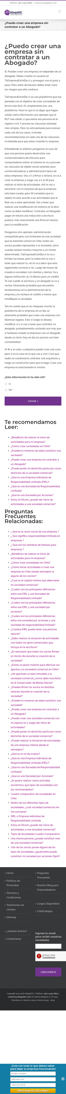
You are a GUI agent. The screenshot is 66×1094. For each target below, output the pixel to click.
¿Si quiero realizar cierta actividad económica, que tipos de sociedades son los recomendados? (34, 785)
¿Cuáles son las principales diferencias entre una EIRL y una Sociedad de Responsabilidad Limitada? (33, 594)
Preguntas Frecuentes (43, 875)
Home (10, 873)
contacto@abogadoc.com (46, 3)
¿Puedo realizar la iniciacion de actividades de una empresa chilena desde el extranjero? (35, 745)
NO (10, 390)
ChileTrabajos (45, 911)
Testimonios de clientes (15, 907)
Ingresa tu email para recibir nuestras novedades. (48, 937)
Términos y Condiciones (13, 895)
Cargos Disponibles (48, 903)
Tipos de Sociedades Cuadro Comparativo (35, 834)
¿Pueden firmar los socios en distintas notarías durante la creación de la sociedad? (32, 692)
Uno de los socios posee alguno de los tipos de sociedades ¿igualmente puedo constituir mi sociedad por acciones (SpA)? (35, 852)
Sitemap (11, 917)
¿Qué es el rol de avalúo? (25, 753)
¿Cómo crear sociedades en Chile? (30, 446)
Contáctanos (13, 938)
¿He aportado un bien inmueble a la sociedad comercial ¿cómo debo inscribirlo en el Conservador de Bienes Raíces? (36, 678)
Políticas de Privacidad (13, 883)
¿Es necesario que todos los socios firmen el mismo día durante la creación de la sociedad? (35, 656)
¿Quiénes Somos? (16, 931)
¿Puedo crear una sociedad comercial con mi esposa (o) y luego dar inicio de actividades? (35, 723)
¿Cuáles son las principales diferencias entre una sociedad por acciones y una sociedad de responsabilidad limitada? (33, 621)
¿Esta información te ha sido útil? (25, 377)
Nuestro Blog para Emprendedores (47, 887)
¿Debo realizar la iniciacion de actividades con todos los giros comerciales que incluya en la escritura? (35, 643)
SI (10, 384)
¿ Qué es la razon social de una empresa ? (35, 531)
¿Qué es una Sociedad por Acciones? (32, 495)
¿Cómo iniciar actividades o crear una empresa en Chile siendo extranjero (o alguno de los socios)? (32, 572)
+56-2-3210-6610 (25, 3)
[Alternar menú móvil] (59, 11)
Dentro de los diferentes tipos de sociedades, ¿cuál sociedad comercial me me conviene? (35, 807)
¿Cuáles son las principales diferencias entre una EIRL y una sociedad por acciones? (33, 607)
